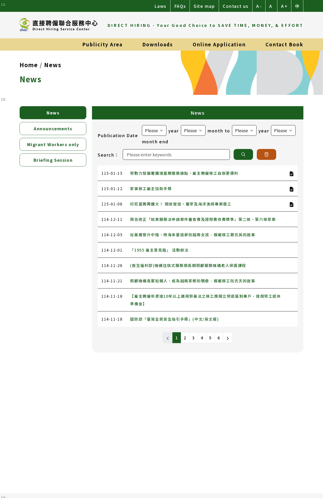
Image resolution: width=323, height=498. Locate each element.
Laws (160, 6)
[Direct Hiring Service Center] (59, 25)
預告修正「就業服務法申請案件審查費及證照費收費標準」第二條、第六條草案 (203, 219)
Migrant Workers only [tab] (53, 144)
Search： (108, 155)
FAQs (180, 6)
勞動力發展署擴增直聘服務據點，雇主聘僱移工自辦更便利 (184, 173)
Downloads (157, 44)
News (52, 65)
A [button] (270, 6)
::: (3, 4)
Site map (204, 6)
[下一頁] (228, 337)
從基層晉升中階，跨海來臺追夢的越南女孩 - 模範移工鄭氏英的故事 (192, 234)
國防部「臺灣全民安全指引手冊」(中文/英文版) (174, 319)
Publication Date (118, 135)
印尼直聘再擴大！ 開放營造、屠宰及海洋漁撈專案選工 (180, 204)
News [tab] (52, 112)
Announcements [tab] (53, 128)
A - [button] (259, 6)
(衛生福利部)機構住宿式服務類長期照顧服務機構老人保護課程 (188, 265)
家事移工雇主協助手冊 (151, 188)
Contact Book (284, 44)
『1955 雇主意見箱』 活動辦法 (159, 250)
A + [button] (284, 6)
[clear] (266, 154)
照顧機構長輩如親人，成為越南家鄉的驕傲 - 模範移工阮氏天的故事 (192, 281)
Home (29, 65)
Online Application (219, 44)
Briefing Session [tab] (53, 160)
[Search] (243, 154)
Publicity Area (102, 44)
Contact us (236, 6)
